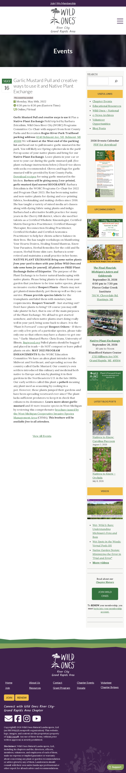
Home (8, 682)
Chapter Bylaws (110, 687)
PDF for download (105, 144)
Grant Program (61, 687)
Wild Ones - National (106, 110)
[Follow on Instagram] (27, 720)
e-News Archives (103, 115)
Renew (22, 697)
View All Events (42, 436)
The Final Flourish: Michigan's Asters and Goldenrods (105, 271)
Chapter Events (102, 101)
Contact (57, 682)
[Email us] (8, 720)
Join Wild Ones (105, 593)
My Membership (66, 3)
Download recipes (24, 176)
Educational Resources (107, 106)
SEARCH (92, 74)
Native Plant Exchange (105, 340)
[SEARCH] (116, 81)
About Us (34, 682)
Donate (81, 687)
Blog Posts (99, 128)
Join (52, 3)
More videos (101, 562)
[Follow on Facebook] (18, 720)
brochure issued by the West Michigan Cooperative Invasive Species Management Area (46, 413)
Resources (35, 687)
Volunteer (106, 682)
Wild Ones (12, 736)
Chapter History (105, 582)
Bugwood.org (31, 342)
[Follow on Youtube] (37, 720)
